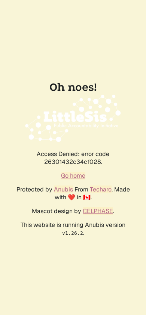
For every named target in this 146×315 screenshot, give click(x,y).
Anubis (63, 189)
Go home (73, 176)
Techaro (101, 189)
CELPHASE (98, 211)
